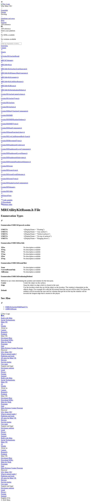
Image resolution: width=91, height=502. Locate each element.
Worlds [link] (3, 326)
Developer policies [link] (7, 368)
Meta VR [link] (4, 322)
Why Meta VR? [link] (6, 352)
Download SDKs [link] (7, 340)
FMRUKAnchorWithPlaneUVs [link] (16, 307)
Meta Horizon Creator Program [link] (12, 348)
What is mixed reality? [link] (9, 354)
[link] (5, 4)
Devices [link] (4, 360)
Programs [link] (4, 344)
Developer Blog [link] (6, 338)
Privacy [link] (3, 372)
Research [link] (4, 332)
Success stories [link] (6, 362)
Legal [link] (3, 370)
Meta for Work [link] (6, 342)
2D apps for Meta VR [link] (8, 358)
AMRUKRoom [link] (10, 309)
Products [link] (4, 334)
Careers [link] (3, 330)
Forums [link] (3, 374)
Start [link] (2, 346)
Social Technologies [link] (8, 320)
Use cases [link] (4, 364)
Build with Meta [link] (6, 318)
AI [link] (2, 324)
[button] (45, 2)
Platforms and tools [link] (7, 356)
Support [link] (3, 376)
